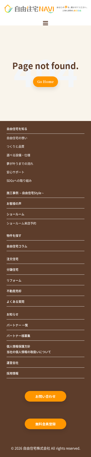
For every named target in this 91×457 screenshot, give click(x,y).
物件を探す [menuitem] (14, 235)
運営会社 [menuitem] (12, 362)
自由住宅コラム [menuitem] (17, 246)
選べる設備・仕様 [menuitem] (18, 155)
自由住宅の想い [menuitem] (17, 137)
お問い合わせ (45, 396)
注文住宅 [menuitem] (12, 258)
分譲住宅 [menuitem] (12, 269)
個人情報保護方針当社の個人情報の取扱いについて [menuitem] (29, 349)
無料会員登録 (45, 423)
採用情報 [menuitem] (12, 373)
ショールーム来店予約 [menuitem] (21, 223)
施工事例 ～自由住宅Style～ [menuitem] (25, 192)
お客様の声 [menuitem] (14, 203)
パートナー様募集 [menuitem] (18, 335)
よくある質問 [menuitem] (15, 301)
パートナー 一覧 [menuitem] (17, 325)
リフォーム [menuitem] (14, 280)
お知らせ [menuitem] (12, 314)
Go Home (45, 81)
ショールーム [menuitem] (15, 214)
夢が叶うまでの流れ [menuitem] (20, 163)
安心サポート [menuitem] (15, 172)
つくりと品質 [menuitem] (15, 146)
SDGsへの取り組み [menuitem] (19, 180)
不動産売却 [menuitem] (14, 291)
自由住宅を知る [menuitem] (17, 128)
